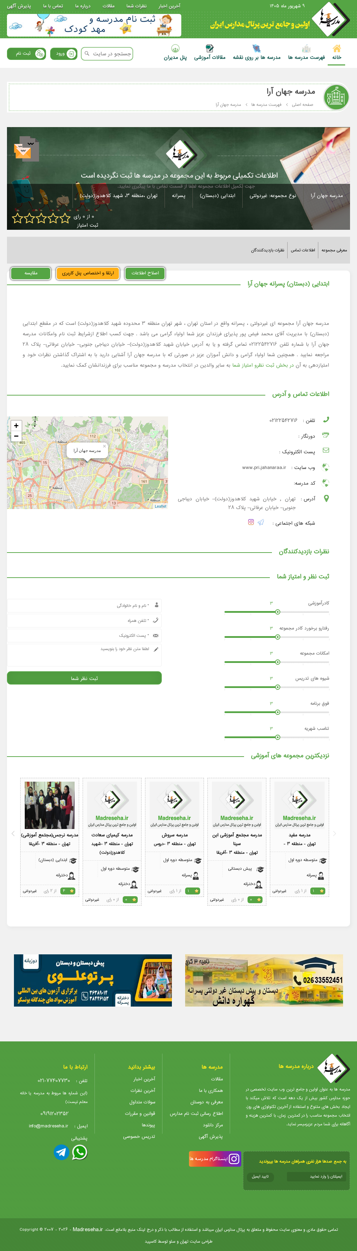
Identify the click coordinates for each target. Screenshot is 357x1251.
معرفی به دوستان (206, 1102)
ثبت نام (23, 53)
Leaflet (160, 506)
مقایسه (30, 273)
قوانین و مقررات (140, 1114)
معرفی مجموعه (334, 250)
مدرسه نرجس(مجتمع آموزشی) (49, 835)
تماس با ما (53, 6)
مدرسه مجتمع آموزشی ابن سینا (237, 839)
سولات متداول (142, 1102)
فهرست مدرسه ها (266, 104)
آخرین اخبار (169, 6)
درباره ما (83, 6)
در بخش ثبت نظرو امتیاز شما (263, 365)
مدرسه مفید (299, 835)
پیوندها (148, 1125)
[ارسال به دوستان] (27, 150)
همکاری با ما (211, 1091)
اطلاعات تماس (303, 250)
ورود (60, 53)
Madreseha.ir (88, 1229)
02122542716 (283, 420)
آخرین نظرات (143, 1091)
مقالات (108, 6)
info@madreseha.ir (48, 1126)
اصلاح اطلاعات (145, 273)
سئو (172, 1241)
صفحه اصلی (302, 104)
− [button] (16, 436)
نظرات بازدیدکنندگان (267, 250)
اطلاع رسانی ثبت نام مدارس (196, 1114)
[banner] (94, 25)
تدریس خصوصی (139, 1137)
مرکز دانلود (213, 1125)
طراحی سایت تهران (196, 1241)
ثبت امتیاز (87, 225)
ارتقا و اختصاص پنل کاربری (88, 273)
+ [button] (16, 425)
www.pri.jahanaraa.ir (264, 467)
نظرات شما (136, 6)
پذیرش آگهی (19, 6)
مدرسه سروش (175, 835)
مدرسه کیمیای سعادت (112, 835)
